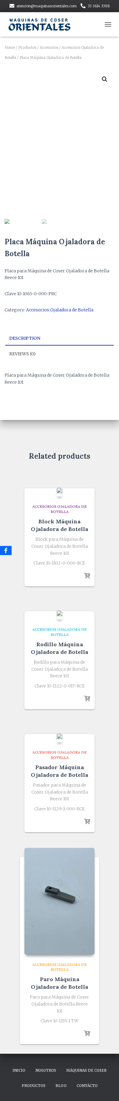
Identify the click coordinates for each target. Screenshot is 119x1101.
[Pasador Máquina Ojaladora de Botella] (59, 737)
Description (24, 338)
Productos (27, 47)
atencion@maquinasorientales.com (46, 6)
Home (10, 47)
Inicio (19, 1070)
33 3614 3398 (99, 6)
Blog (61, 1085)
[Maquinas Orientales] (43, 24)
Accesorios (49, 47)
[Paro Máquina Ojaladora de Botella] (59, 901)
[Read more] (87, 576)
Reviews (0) (22, 354)
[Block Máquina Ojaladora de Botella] (59, 492)
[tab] (59, 339)
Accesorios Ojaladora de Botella (59, 310)
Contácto (87, 1085)
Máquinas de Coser (86, 1070)
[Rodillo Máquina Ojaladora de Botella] (59, 614)
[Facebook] (6, 550)
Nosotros (45, 1070)
